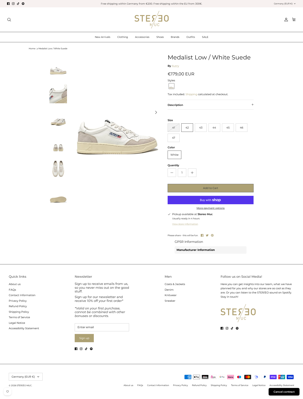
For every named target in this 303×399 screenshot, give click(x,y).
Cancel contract (284, 391)
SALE (205, 37)
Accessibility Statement (24, 328)
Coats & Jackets (175, 284)
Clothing (122, 37)
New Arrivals (102, 37)
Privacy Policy (18, 300)
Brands (175, 37)
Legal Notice (17, 322)
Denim (169, 289)
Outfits (190, 37)
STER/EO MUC (24, 385)
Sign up (84, 338)
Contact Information (22, 295)
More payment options (211, 208)
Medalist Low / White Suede (52, 48)
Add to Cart (210, 188)
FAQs (12, 289)
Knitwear (171, 295)
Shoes (160, 37)
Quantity (173, 165)
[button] (171, 86)
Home (32, 48)
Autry (175, 65)
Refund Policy (18, 306)
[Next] (156, 112)
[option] (117, 112)
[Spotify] (23, 3)
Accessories (142, 37)
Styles (171, 80)
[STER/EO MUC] (151, 19)
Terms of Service (19, 317)
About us (15, 284)
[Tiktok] (18, 3)
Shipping (191, 94)
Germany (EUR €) (283, 3)
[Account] (285, 20)
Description (175, 105)
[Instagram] (13, 3)
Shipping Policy (19, 311)
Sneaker (170, 300)
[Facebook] (8, 3)
